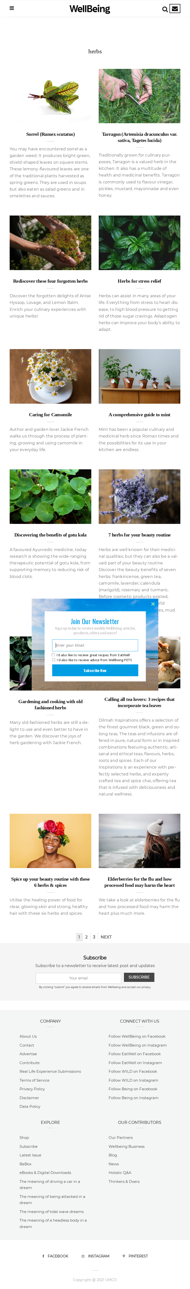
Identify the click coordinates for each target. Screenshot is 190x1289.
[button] (95, 621)
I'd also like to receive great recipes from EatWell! (93, 655)
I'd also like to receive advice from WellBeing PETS (94, 660)
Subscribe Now (95, 670)
